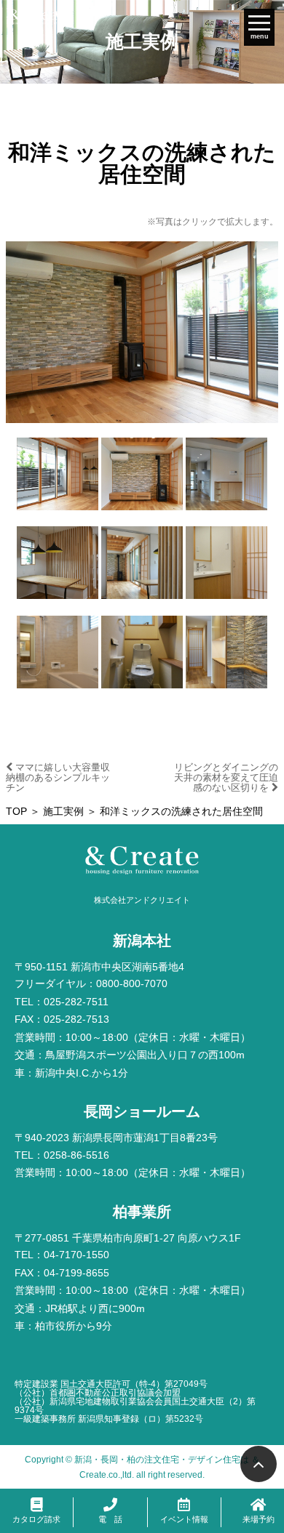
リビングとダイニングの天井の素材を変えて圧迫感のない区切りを (226, 777)
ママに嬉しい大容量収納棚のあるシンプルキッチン (58, 777)
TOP (16, 811)
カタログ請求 (36, 1519)
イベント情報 (184, 1519)
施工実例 (63, 811)
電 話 (110, 1519)
